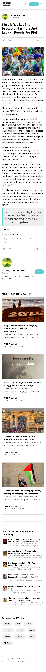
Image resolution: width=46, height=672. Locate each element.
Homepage (6, 659)
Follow (39, 272)
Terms (10, 662)
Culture (20, 630)
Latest (31, 630)
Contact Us (17, 662)
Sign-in (33, 4)
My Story (7, 643)
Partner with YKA (23, 659)
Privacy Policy (27, 662)
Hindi (18, 624)
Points (32, 659)
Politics (28, 624)
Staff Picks (20, 636)
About (13, 659)
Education (8, 630)
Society (7, 624)
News (32, 636)
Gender (7, 636)
